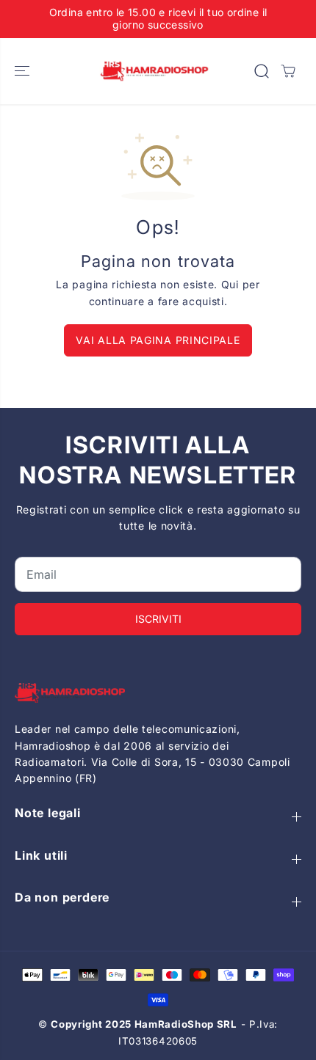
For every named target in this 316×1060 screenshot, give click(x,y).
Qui (230, 284)
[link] (158, 693)
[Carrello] (288, 71)
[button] (23, 71)
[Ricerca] (261, 71)
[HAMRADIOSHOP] (154, 71)
